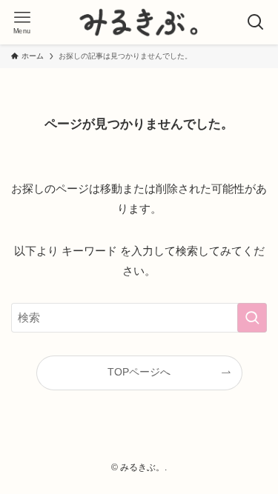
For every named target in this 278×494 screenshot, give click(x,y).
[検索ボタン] (256, 22)
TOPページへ (139, 372)
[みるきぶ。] (139, 22)
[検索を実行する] (252, 318)
